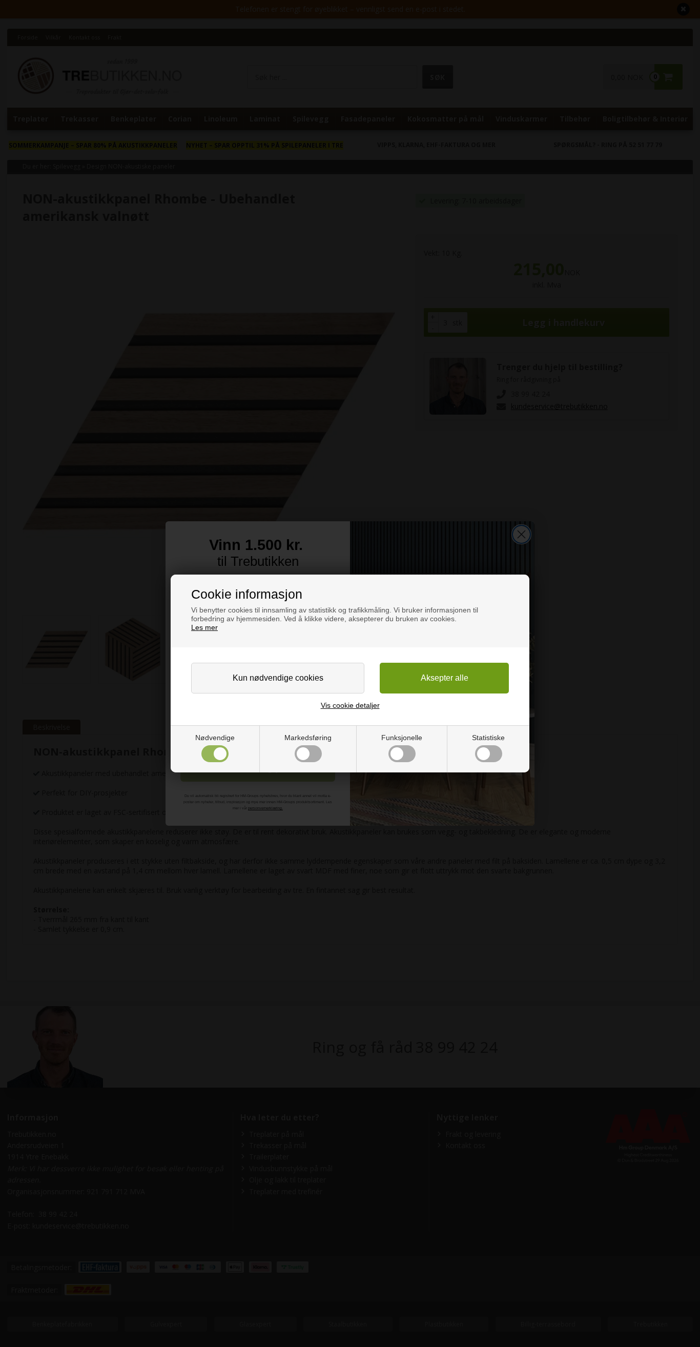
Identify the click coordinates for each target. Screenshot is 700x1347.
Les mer (204, 627)
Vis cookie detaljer (350, 705)
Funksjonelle (401, 737)
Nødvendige (215, 737)
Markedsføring (308, 737)
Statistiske (488, 737)
